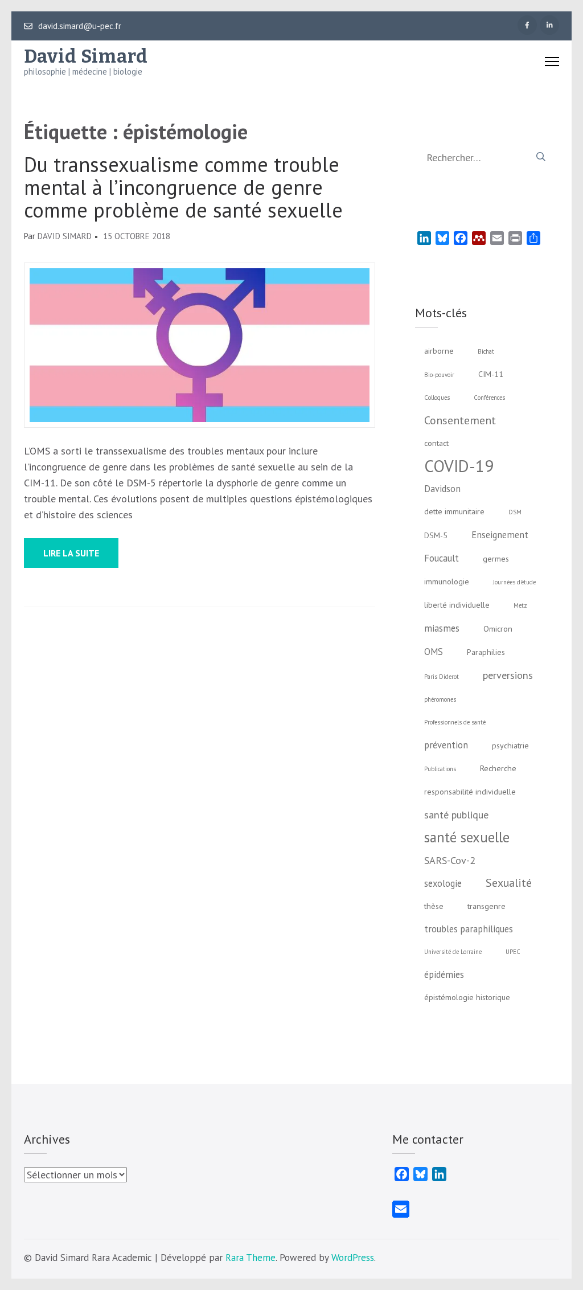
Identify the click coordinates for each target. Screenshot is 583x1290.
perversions (508, 675)
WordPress (352, 1257)
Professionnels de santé (455, 722)
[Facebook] (527, 25)
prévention (446, 745)
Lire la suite (71, 553)
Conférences (489, 398)
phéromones (440, 699)
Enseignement (499, 535)
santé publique (456, 814)
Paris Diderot (441, 677)
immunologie (446, 581)
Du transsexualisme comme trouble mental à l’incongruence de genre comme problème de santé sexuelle (183, 187)
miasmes (441, 628)
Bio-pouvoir (439, 375)
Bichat (486, 351)
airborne (439, 351)
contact (436, 443)
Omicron (497, 629)
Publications (440, 769)
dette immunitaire (454, 511)
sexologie (443, 883)
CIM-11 (490, 374)
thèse (434, 906)
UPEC (513, 952)
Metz (520, 605)
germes (496, 559)
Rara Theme (250, 1257)
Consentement (460, 420)
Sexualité (509, 882)
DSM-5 (435, 535)
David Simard (86, 56)
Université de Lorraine (453, 952)
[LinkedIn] (549, 25)
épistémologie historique (467, 997)
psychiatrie (510, 745)
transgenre (486, 906)
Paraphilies (486, 652)
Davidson (442, 488)
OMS (433, 651)
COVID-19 (459, 466)
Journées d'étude (514, 582)
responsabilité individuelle (470, 792)
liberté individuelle (457, 605)
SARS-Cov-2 (449, 860)
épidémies (444, 974)
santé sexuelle (467, 837)
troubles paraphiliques (468, 929)
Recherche (498, 768)
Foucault (441, 558)
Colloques (437, 398)
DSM (515, 512)
